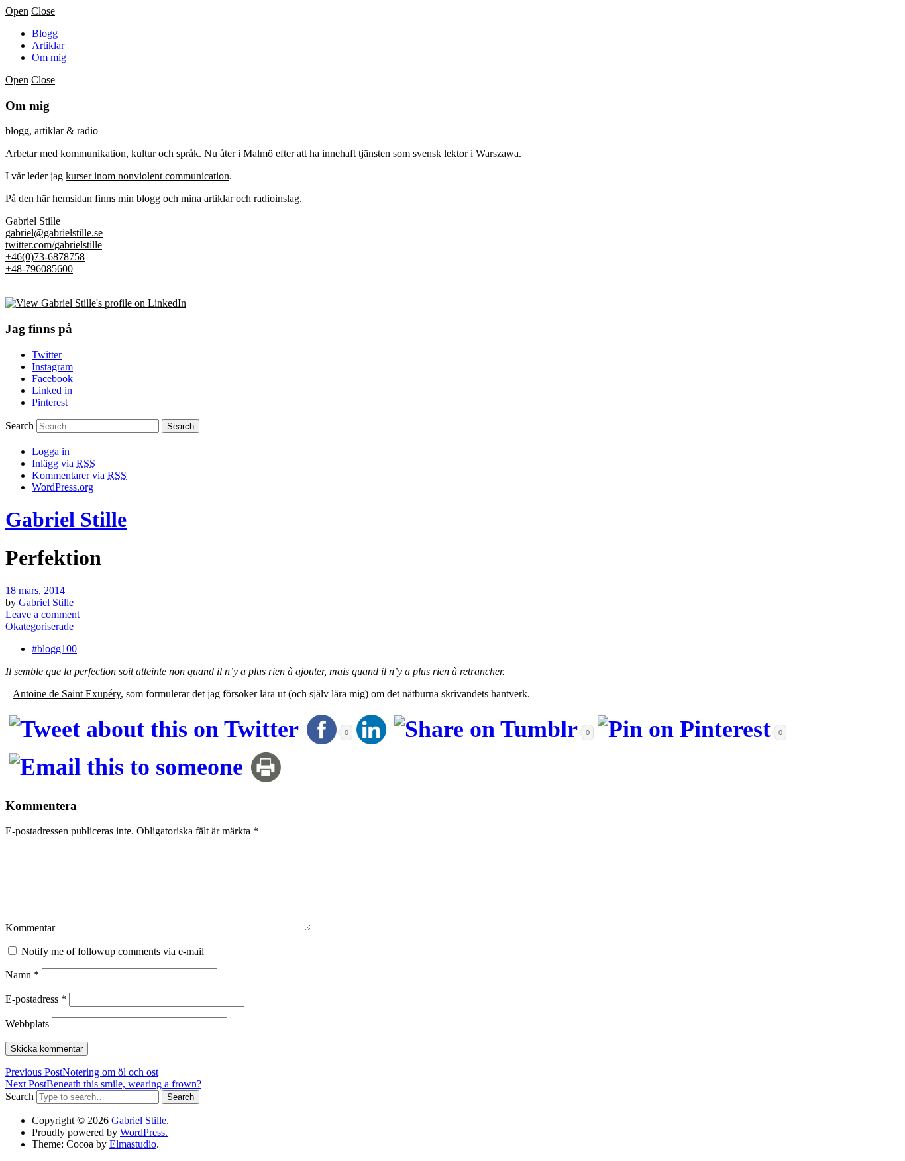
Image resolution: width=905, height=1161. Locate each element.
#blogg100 (54, 648)
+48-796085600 (39, 268)
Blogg (45, 33)
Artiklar (48, 45)
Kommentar (30, 927)
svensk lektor (440, 153)
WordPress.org (62, 487)
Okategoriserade (39, 626)
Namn (22, 974)
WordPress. (144, 1132)
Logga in (51, 451)
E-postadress (35, 999)
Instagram (52, 366)
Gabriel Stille (66, 519)
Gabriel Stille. (140, 1120)
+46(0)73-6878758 (45, 256)
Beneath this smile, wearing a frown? (103, 1083)
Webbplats (27, 1023)
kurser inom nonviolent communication (147, 175)
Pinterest (50, 402)
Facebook (52, 378)
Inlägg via (63, 463)
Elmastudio (132, 1144)
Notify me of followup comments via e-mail (112, 951)
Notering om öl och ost (81, 1072)
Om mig (49, 57)
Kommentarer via (79, 475)
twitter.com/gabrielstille (53, 244)
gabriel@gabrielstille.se (54, 232)
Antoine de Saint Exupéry (67, 693)
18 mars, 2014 (35, 590)
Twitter (47, 354)
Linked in (52, 390)
